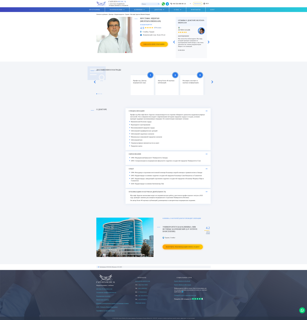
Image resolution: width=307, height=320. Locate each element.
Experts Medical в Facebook (182, 281)
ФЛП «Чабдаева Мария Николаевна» (107, 307)
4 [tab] (101, 93)
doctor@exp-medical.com (142, 281)
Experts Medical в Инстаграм (182, 285)
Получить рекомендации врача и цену (183, 247)
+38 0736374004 (143, 285)
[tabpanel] (142, 85)
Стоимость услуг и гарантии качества (185, 295)
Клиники (138, 9)
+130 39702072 (142, 299)
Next (208, 42)
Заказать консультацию (154, 44)
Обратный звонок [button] (140, 303)
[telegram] (167, 4)
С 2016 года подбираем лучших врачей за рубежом (118, 4)
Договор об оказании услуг (104, 289)
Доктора (158, 9)
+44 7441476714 (143, 295)
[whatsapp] (302, 310)
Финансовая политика (102, 299)
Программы (94, 9)
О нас (176, 9)
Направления (116, 9)
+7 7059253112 (142, 292)
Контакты (196, 9)
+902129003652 (142, 288)
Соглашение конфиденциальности (106, 292)
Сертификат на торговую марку (105, 310)
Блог (212, 9)
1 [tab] (96, 93)
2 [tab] (98, 93)
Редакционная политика (103, 296)
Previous (174, 42)
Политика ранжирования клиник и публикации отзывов (112, 303)
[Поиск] (158, 4)
